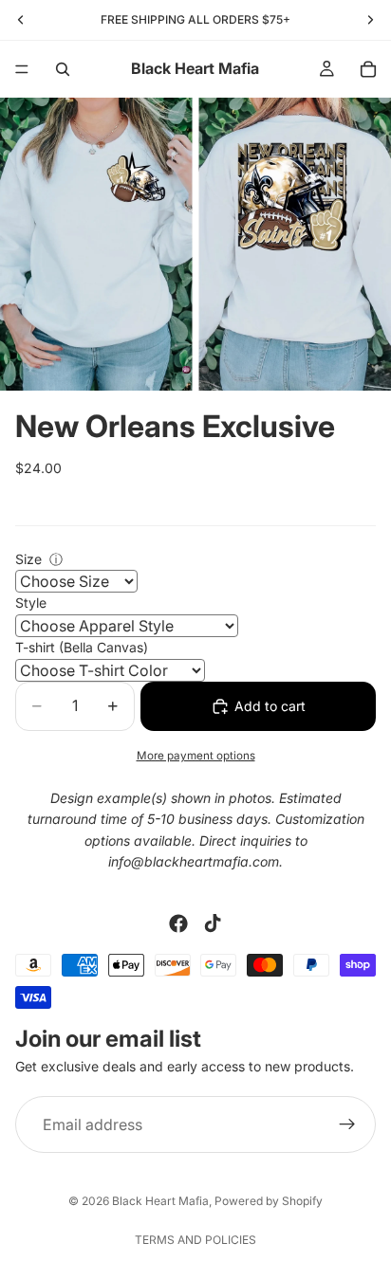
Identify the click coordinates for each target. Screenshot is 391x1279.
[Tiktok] (212, 923)
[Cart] (368, 69)
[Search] (63, 69)
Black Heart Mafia (160, 1201)
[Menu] (22, 69)
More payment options (196, 755)
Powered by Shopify (268, 1201)
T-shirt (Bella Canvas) (81, 647)
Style (31, 602)
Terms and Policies (195, 1240)
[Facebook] (178, 923)
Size (28, 559)
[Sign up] (347, 1124)
